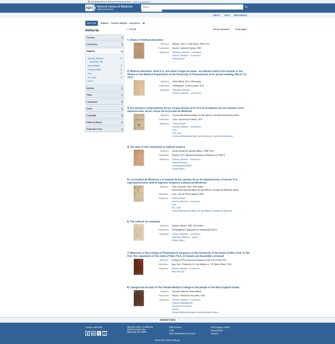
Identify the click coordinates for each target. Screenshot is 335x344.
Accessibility (217, 330)
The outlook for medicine (145, 221)
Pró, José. (177, 133)
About (216, 15)
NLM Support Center (220, 327)
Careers (214, 333)
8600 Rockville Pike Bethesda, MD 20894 (137, 330)
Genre (89, 108)
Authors (90, 88)
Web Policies (175, 327)
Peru (174, 130)
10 (240, 29)
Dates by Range (94, 122)
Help (227, 15)
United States (178, 58)
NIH (163, 340)
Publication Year (94, 129)
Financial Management (182, 303)
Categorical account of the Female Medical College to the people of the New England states (184, 287)
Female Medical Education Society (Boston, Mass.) (195, 312)
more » (91, 81)
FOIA (171, 330)
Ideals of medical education (146, 39)
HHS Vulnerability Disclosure (182, 333)
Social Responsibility (182, 165)
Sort (221, 29)
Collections (92, 44)
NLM (157, 340)
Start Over (91, 23)
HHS (168, 340)
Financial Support (180, 162)
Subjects (91, 51)
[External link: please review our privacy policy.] (87, 333)
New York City (178, 271)
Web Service (240, 15)
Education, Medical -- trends (185, 237)
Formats (91, 37)
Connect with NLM (93, 327)
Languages (92, 102)
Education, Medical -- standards (186, 52)
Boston (175, 309)
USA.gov (176, 340)
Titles (89, 95)
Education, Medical (181, 90)
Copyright (91, 115)
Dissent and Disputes (182, 306)
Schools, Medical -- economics (186, 55)
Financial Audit (179, 123)
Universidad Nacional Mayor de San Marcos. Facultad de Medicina (202, 136)
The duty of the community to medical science (157, 146)
